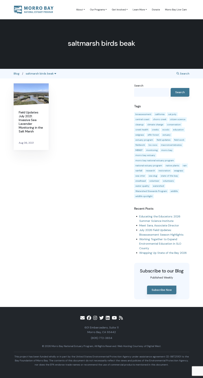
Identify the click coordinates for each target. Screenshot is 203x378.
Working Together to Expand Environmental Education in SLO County (160, 243)
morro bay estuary (145, 155)
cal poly (172, 114)
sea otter (140, 175)
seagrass (178, 170)
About (79, 9)
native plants (172, 165)
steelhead (140, 180)
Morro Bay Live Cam (176, 9)
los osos (153, 145)
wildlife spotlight (144, 196)
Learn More (139, 9)
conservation (174, 124)
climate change (155, 124)
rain (185, 165)
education (178, 129)
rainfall (138, 170)
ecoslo (165, 129)
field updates (163, 139)
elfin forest (153, 134)
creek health (141, 129)
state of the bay (169, 175)
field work (179, 139)
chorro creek (159, 119)
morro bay (166, 150)
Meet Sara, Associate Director (159, 225)
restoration (164, 170)
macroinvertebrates (171, 145)
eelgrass (139, 134)
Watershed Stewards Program (151, 191)
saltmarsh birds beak (40, 73)
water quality (142, 185)
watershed (158, 185)
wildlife (174, 191)
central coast (142, 119)
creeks (155, 129)
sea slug (153, 175)
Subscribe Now (162, 290)
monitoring (152, 150)
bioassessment (143, 114)
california (159, 114)
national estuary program (148, 165)
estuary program (144, 139)
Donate (156, 9)
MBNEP (139, 150)
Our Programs (97, 9)
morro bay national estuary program (154, 160)
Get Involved (119, 9)
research (150, 170)
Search (184, 73)
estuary (166, 134)
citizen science (177, 119)
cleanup (139, 124)
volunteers (168, 180)
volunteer (154, 180)
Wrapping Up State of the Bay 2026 (163, 253)
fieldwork (140, 145)
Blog (17, 73)
